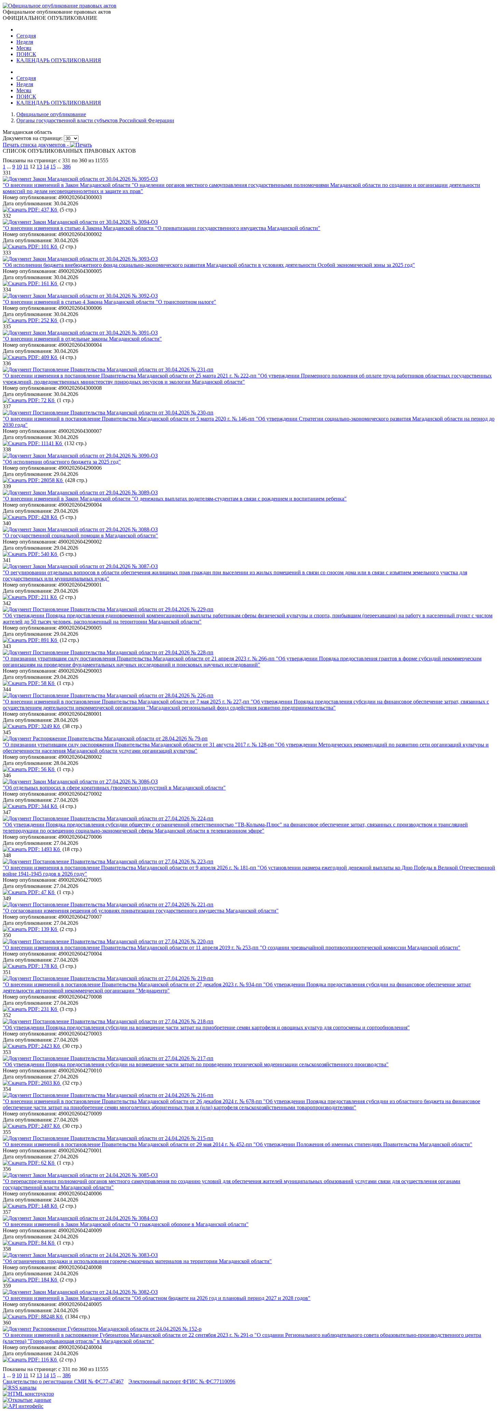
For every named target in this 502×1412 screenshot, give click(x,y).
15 (53, 166)
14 (46, 166)
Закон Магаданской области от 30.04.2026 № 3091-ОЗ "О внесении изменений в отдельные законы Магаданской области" (82, 336)
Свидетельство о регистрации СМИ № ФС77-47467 (63, 1381)
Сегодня (26, 36)
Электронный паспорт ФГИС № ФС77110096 (181, 1381)
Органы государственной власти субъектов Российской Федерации (95, 120)
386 (66, 166)
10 (19, 166)
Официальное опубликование (51, 114)
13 (39, 166)
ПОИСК (26, 54)
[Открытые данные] (27, 1400)
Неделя (24, 42)
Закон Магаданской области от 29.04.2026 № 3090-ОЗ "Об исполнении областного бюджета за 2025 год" (80, 459)
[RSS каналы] (20, 1387)
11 (25, 166)
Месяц (23, 48)
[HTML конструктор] (28, 1394)
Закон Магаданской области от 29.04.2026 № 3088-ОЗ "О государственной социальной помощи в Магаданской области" (80, 532)
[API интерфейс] (23, 1406)
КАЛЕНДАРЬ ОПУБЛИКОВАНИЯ (58, 60)
